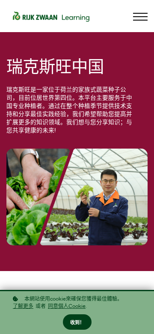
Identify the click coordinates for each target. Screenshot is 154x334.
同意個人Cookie (67, 306)
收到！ (77, 322)
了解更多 (23, 306)
